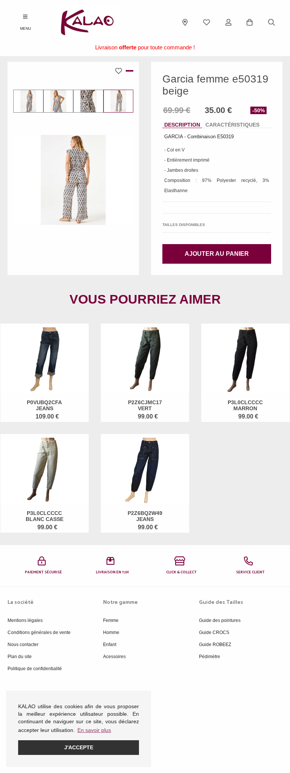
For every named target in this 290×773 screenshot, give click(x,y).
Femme (111, 620)
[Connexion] (228, 22)
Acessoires (114, 656)
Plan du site (20, 656)
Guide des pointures (220, 620)
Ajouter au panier (217, 254)
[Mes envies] (206, 22)
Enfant (109, 644)
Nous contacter (23, 644)
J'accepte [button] (78, 747)
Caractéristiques (232, 125)
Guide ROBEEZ (215, 644)
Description (182, 125)
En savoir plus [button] (94, 730)
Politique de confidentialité (35, 668)
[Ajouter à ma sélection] (120, 70)
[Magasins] (185, 22)
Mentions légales (25, 620)
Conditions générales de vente (39, 632)
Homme (111, 632)
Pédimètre (209, 656)
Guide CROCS (214, 632)
